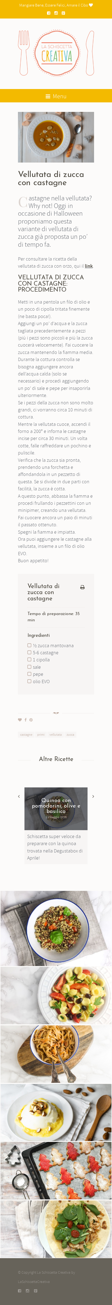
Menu (59, 96)
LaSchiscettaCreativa (34, 1281)
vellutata (55, 734)
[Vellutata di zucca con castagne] (56, 137)
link (89, 266)
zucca (70, 734)
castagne (26, 734)
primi (41, 734)
